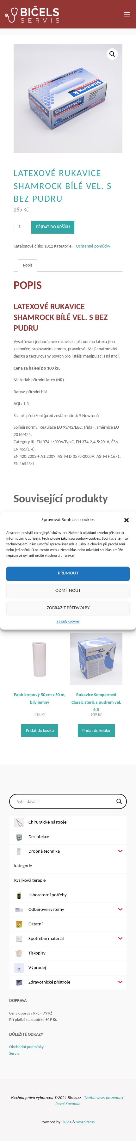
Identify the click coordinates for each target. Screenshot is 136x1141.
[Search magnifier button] (119, 801)
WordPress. (86, 1122)
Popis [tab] (27, 265)
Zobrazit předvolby (68, 608)
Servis (14, 1054)
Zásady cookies (68, 621)
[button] (126, 520)
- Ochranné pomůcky (92, 246)
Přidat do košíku (53, 227)
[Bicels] (32, 14)
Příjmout (68, 573)
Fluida (65, 1122)
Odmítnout (68, 590)
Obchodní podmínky (26, 1047)
